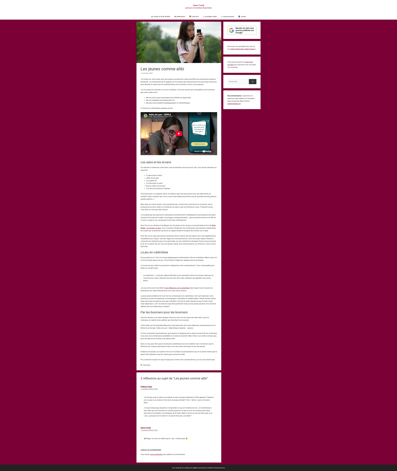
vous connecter (156, 454)
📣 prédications (179, 16)
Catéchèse (146, 365)
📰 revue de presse (227, 16)
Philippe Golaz (146, 387)
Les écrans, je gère (153, 228)
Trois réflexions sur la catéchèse (176, 288)
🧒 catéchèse (194, 16)
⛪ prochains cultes (210, 16)
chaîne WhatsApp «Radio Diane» (242, 49)
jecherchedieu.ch (234, 104)
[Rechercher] (252, 81)
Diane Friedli (198, 5)
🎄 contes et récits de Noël (160, 16)
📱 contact (242, 16)
